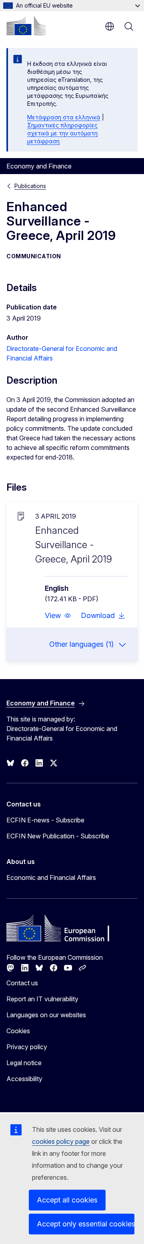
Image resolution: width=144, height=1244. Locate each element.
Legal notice (24, 1063)
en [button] (109, 26)
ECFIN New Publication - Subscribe (57, 836)
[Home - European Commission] (26, 25)
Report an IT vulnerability (42, 999)
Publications (30, 185)
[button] (58, 615)
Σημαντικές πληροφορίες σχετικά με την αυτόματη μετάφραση (62, 133)
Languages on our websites (46, 1015)
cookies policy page (61, 1141)
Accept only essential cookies (85, 1224)
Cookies (18, 1031)
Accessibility (24, 1079)
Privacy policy (26, 1047)
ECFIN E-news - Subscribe (45, 820)
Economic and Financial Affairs (51, 877)
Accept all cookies (67, 1200)
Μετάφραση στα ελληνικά (63, 117)
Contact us (22, 983)
